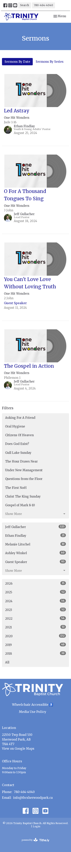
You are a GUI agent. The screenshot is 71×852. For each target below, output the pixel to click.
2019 (34, 645)
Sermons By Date (17, 62)
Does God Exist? (17, 444)
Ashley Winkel (34, 553)
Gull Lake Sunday (18, 453)
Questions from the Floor (23, 479)
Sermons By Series (50, 62)
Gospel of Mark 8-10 (20, 505)
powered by (33, 843)
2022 (34, 618)
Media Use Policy (32, 712)
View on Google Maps (18, 748)
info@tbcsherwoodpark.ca (33, 798)
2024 (34, 601)
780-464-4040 (43, 5)
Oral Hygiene (15, 426)
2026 (34, 583)
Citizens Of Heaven (19, 435)
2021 (34, 627)
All (7, 662)
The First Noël (15, 488)
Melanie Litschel (34, 544)
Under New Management (24, 470)
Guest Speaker (34, 562)
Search (24, 5)
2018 (34, 653)
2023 (34, 610)
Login (36, 826)
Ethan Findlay (34, 536)
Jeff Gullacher (34, 527)
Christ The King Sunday (23, 496)
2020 (34, 636)
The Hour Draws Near (21, 461)
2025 (34, 592)
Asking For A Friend (20, 418)
